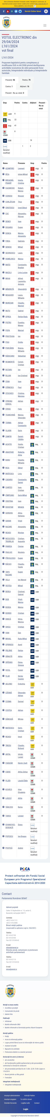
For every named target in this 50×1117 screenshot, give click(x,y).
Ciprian (21, 546)
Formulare (8, 1078)
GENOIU (8, 247)
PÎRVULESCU (10, 558)
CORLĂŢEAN (10, 202)
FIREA (7, 241)
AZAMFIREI (9, 168)
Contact (36, 1103)
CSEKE (8, 772)
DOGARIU (9, 227)
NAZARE (8, 527)
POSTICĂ (8, 848)
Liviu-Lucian (22, 272)
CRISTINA (9, 501)
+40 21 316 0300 (11, 923)
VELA (7, 580)
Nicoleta (21, 552)
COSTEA (8, 710)
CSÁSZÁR (9, 763)
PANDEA (8, 546)
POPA (7, 330)
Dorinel (21, 701)
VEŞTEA (8, 586)
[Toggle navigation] (45, 25)
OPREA (8, 317)
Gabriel (21, 311)
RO (46, 11)
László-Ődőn (23, 781)
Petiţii (7, 1036)
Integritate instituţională (13, 1085)
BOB (7, 599)
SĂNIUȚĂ (8, 656)
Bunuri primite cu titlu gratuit (14, 1074)
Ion (19, 336)
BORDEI (8, 613)
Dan (19, 633)
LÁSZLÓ (8, 798)
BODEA (8, 607)
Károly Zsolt (22, 763)
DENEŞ (8, 221)
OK (35, 6)
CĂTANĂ (8, 693)
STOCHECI (9, 393)
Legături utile (25, 1103)
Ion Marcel (22, 580)
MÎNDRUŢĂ (9, 289)
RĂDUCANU (9, 356)
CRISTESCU (9, 208)
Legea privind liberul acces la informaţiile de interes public (24, 1043)
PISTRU (8, 322)
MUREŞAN (9, 303)
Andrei (20, 848)
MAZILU (8, 272)
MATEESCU (9, 728)
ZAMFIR (8, 436)
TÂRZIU (8, 745)
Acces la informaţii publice (13, 1039)
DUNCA (8, 233)
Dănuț (20, 468)
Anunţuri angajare (10, 1099)
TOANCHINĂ (10, 415)
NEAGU (8, 533)
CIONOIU (8, 196)
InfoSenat (8, 1021)
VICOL (7, 670)
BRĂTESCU (9, 474)
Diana (20, 825)
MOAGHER (9, 295)
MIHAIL (8, 639)
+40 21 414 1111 (11, 920)
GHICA (7, 627)
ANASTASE (9, 452)
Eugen (20, 227)
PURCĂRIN (9, 348)
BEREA (8, 591)
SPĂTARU (8, 662)
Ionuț (20, 737)
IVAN (7, 633)
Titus (20, 202)
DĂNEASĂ (9, 719)
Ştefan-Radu (23, 317)
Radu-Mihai (22, 639)
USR (9, 141)
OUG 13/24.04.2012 (40, 4)
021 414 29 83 (11, 938)
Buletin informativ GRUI (12, 1024)
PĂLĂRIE (8, 650)
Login (25, 1109)
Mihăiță (21, 507)
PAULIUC (8, 552)
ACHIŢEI (8, 444)
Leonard (21, 168)
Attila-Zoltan (23, 772)
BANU (7, 460)
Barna (20, 807)
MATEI (7, 265)
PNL (9, 120)
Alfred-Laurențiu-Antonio (22, 281)
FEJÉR (7, 781)
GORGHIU (9, 513)
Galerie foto (9, 1014)
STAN (7, 381)
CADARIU (8, 479)
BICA (7, 468)
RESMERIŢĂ (9, 362)
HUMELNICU (10, 259)
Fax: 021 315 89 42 (12, 940)
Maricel (21, 330)
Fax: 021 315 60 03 (12, 962)
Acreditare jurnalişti (11, 1008)
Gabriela (21, 241)
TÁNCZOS (9, 807)
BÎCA (7, 174)
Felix (20, 409)
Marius (20, 259)
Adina (20, 656)
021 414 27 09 (11, 935)
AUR (10, 114)
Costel (20, 670)
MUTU (7, 311)
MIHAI (7, 278)
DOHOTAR (9, 507)
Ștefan (20, 650)
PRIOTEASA (9, 336)
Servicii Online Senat (33, 11)
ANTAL (8, 754)
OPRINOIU (9, 644)
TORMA (8, 423)
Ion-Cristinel (22, 375)
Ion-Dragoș (22, 836)
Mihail (20, 247)
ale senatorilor (9, 1060)
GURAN (8, 521)
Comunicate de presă (12, 1011)
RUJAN (8, 375)
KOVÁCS (8, 789)
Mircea (20, 719)
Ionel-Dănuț (22, 208)
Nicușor (21, 196)
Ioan (19, 221)
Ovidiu (20, 342)
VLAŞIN (8, 430)
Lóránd (20, 816)
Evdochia (21, 684)
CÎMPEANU (9, 495)
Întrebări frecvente (10, 1103)
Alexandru (22, 527)
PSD (9, 126)
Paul (19, 387)
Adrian (20, 401)
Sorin (20, 430)
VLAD (7, 676)
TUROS (8, 816)
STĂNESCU (9, 387)
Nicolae (21, 533)
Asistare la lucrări (10, 1046)
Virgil (20, 521)
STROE (8, 409)
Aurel (20, 644)
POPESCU (9, 836)
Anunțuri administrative (12, 1096)
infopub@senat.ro (12, 948)
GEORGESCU (10, 253)
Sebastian (22, 356)
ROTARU (8, 370)
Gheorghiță (22, 289)
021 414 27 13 (11, 959)
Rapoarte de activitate (12, 1049)
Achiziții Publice (29, 1096)
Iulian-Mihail (23, 174)
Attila (20, 798)
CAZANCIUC (10, 188)
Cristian (21, 613)
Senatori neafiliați (6, 151)
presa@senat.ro (11, 969)
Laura (20, 253)
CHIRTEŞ (8, 487)
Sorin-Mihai (22, 495)
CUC (7, 213)
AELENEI (8, 684)
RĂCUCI (8, 564)
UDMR (5, 135)
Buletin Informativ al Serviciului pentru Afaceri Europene (23, 1028)
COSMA (8, 701)
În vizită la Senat (26, 1099)
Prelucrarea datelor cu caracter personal (18, 1052)
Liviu (20, 474)
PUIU (7, 342)
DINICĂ (8, 619)
